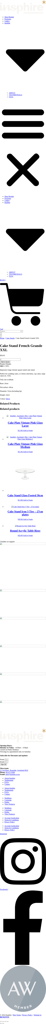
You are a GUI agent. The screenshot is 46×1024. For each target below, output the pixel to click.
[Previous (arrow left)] (1, 1023)
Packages (7, 19)
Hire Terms (17, 1015)
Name (2, 759)
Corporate (8, 800)
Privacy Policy (9, 822)
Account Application (11, 818)
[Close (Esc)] (7, 1021)
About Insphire (9, 778)
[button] (23, 147)
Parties (6, 802)
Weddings (8, 798)
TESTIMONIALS (15, 95)
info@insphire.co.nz (12, 774)
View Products (9, 804)
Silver (8, 399)
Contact (7, 784)
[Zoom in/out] (1, 1021)
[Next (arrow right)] (3, 1023)
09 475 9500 (10, 772)
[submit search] (22, 331)
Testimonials (8, 780)
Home (2, 338)
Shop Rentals (9, 17)
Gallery (7, 21)
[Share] (5, 1021)
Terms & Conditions (11, 820)
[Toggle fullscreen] (3, 1021)
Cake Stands (10, 338)
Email (2, 762)
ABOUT (12, 93)
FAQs (11, 97)
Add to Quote (5, 362)
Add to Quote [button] (28, 430)
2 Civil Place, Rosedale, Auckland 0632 (14, 770)
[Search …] (1, 333)
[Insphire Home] (23, 13)
